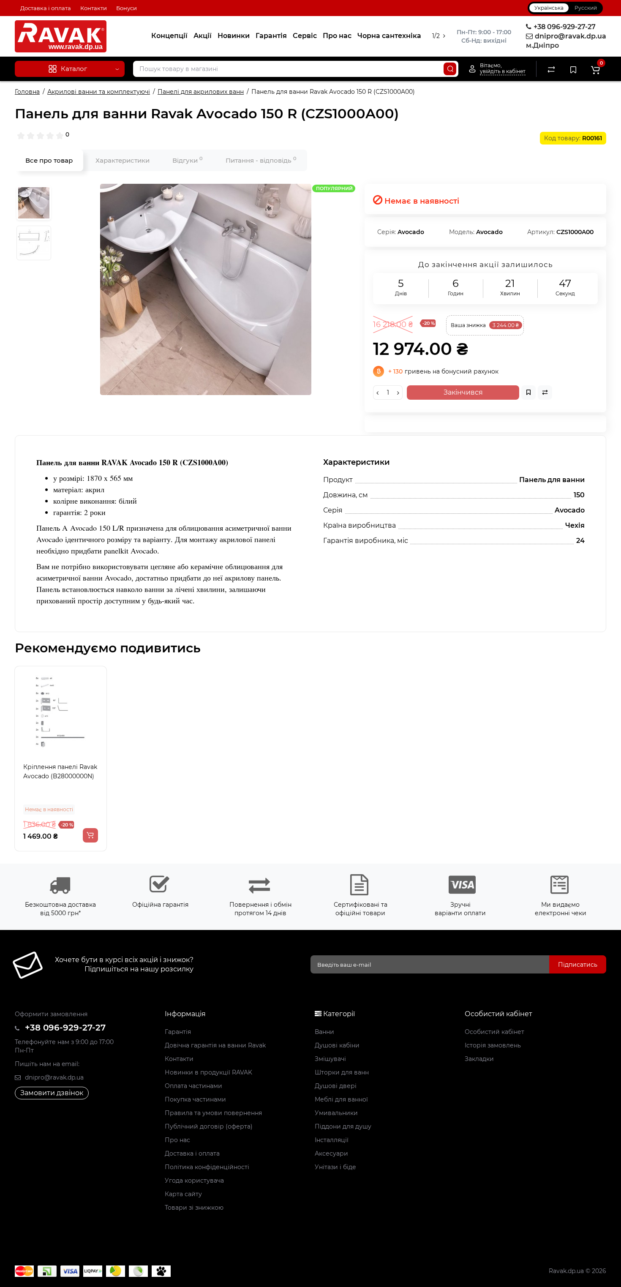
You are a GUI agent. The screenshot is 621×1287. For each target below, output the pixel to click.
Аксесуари (331, 1153)
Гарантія (271, 36)
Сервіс (305, 36)
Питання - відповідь (261, 159)
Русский (586, 8)
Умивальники (336, 1113)
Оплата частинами (193, 1086)
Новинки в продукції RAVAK (208, 1072)
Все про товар (49, 160)
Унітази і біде (335, 1167)
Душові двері (336, 1086)
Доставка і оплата (45, 8)
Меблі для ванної (341, 1099)
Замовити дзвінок (51, 1093)
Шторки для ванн (342, 1072)
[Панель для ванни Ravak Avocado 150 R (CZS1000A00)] (205, 289)
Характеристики (122, 160)
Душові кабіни (337, 1045)
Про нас (337, 36)
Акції (202, 36)
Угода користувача (194, 1180)
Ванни (324, 1032)
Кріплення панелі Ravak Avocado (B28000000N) (60, 771)
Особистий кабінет (494, 1032)
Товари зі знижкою (194, 1207)
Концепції (169, 36)
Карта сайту (183, 1194)
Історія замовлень (493, 1045)
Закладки (479, 1059)
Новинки (234, 36)
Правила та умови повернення (213, 1113)
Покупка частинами (195, 1099)
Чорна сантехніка (389, 36)
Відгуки (187, 159)
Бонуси (126, 8)
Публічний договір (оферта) (209, 1126)
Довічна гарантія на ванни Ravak (215, 1045)
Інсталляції (332, 1140)
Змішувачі (330, 1059)
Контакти (93, 8)
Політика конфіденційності (207, 1167)
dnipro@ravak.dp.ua (53, 1077)
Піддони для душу (343, 1126)
